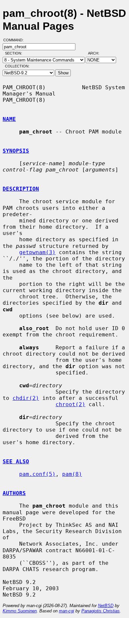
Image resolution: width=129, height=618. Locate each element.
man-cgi (66, 610)
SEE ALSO (16, 461)
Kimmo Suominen (20, 610)
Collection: (17, 66)
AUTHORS (14, 493)
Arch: (96, 53)
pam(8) (72, 474)
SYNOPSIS (16, 151)
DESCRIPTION (21, 189)
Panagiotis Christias (100, 610)
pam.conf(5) (37, 474)
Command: (15, 40)
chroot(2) (70, 404)
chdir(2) (26, 398)
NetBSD (105, 605)
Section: (15, 53)
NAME (9, 119)
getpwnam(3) (37, 252)
